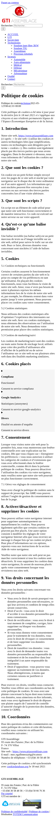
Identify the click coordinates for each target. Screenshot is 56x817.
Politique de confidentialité (14, 811)
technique (25, 103)
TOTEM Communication (25, 814)
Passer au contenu (10, 2)
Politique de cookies (39, 811)
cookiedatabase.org (17, 766)
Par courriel (7, 793)
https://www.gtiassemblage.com (35, 135)
